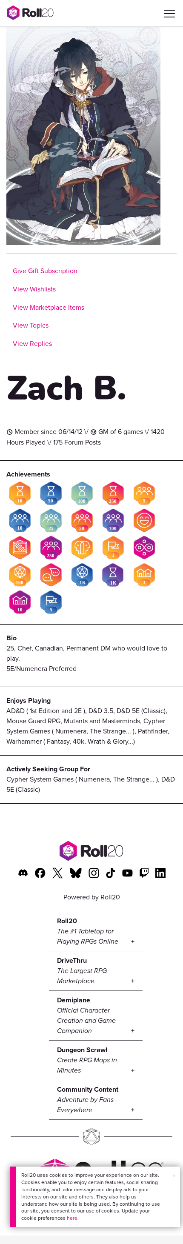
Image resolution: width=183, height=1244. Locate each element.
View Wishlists (34, 289)
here (72, 1218)
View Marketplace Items (48, 307)
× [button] (174, 1176)
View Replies (32, 343)
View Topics (31, 325)
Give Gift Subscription (45, 271)
